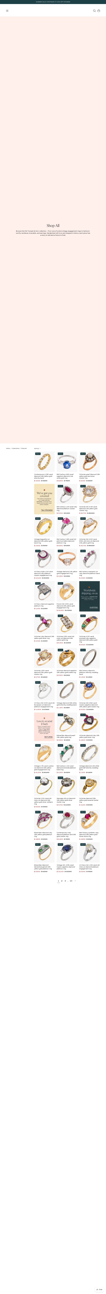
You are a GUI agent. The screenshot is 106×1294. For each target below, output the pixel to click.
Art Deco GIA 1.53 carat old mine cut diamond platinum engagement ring (89, 867)
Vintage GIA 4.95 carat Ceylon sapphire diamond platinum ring (66, 867)
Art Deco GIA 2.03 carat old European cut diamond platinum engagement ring (44, 705)
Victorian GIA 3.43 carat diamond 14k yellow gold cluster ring (88, 508)
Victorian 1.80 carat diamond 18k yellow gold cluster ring (43, 672)
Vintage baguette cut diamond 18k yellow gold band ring (43, 541)
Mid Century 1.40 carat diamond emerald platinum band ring (66, 768)
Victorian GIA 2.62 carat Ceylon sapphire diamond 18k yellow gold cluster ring (89, 705)
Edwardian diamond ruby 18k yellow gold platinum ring (43, 834)
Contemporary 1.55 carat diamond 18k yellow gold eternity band (43, 476)
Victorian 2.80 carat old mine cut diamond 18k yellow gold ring (65, 638)
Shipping (94, 607)
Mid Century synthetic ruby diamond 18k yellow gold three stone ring (89, 834)
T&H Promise (47, 510)
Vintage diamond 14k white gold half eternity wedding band (89, 768)
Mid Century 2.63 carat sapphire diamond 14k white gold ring (65, 476)
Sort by (36, 448)
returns (48, 737)
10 (71, 881)
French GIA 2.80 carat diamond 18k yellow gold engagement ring (66, 605)
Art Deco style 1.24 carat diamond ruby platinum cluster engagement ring (43, 573)
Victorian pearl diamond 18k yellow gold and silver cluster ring (89, 476)
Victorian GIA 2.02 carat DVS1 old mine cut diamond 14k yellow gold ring (89, 541)
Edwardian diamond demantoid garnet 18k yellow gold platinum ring (43, 867)
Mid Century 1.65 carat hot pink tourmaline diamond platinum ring (66, 541)
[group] (53, 2)
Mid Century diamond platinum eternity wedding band (88, 672)
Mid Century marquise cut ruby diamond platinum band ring (89, 573)
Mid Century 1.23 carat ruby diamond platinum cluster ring (67, 508)
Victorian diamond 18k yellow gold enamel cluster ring (88, 800)
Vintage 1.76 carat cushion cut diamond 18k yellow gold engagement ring (44, 768)
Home (8, 448)
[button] (94, 10)
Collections (15, 448)
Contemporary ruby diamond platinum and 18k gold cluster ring (66, 834)
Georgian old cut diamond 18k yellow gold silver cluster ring (66, 800)
